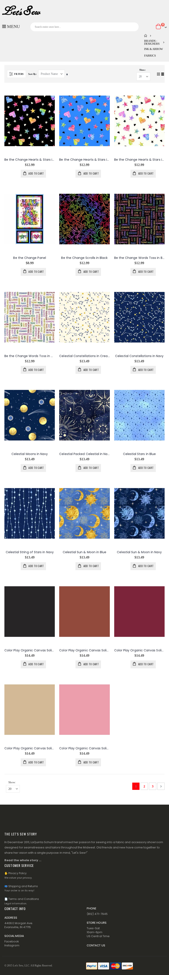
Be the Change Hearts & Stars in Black (29, 160)
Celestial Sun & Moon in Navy (139, 552)
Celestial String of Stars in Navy (30, 552)
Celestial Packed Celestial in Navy (84, 454)
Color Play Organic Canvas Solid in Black (29, 650)
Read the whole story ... (23, 860)
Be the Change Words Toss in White (29, 356)
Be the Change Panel (29, 258)
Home (145, 35)
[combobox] (84, 26)
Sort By (32, 74)
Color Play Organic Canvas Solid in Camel (29, 748)
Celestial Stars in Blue (139, 454)
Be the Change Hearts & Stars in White (139, 160)
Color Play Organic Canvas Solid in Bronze (84, 650)
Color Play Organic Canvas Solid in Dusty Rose (84, 748)
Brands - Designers (152, 42)
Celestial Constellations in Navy (139, 356)
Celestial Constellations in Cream (84, 356)
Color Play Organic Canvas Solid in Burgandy (139, 650)
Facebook (11, 941)
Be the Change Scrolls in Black (84, 258)
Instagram (11, 945)
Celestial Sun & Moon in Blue (85, 552)
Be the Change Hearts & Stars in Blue (84, 160)
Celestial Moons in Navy (29, 454)
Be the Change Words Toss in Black (139, 258)
